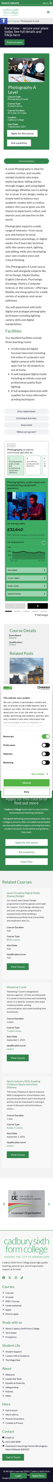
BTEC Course (13, 939)
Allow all (26, 782)
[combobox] (22, 3)
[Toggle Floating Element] (18, 1475)
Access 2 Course (15, 1127)
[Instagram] (15, 1277)
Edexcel (13, 637)
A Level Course (15, 106)
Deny (26, 791)
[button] (3, 20)
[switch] (46, 745)
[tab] (26, 161)
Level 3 (12, 644)
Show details (37, 774)
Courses (15, 21)
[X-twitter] (9, 1277)
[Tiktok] (21, 1277)
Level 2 (10, 1145)
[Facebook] (3, 1277)
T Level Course (14, 1031)
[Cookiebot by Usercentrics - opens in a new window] (38, 688)
